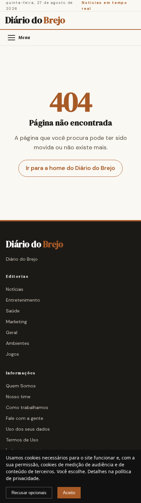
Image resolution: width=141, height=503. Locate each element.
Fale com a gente (24, 418)
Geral (11, 332)
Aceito (69, 492)
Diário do (35, 20)
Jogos (12, 354)
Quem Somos (21, 386)
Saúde (13, 311)
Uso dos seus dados (28, 429)
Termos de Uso (22, 440)
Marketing (16, 322)
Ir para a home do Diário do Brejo (70, 168)
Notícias (14, 289)
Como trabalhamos (27, 407)
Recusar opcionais (29, 492)
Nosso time (18, 397)
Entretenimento (23, 300)
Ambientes (17, 343)
